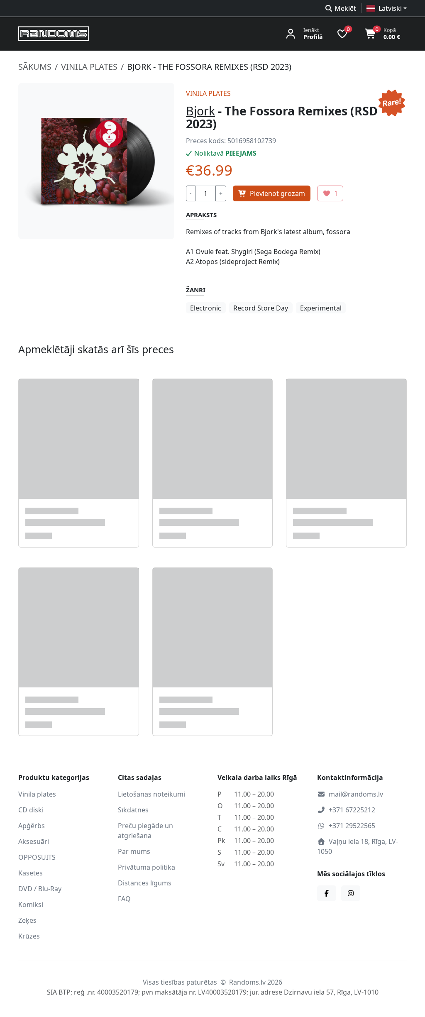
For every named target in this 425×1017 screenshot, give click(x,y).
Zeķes (27, 920)
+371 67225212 (352, 809)
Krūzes (29, 936)
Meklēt (345, 8)
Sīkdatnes (133, 809)
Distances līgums (144, 882)
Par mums (134, 851)
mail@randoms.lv (356, 794)
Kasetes (30, 873)
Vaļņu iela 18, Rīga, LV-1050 (357, 846)
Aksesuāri (33, 841)
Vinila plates (89, 66)
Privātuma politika (146, 867)
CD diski (31, 809)
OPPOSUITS (37, 857)
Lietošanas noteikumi (151, 794)
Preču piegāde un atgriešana (145, 830)
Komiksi (30, 904)
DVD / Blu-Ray (39, 888)
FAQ (124, 898)
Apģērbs (31, 825)
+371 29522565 (352, 825)
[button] (386, 8)
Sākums (34, 66)
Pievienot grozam (277, 193)
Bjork (200, 111)
